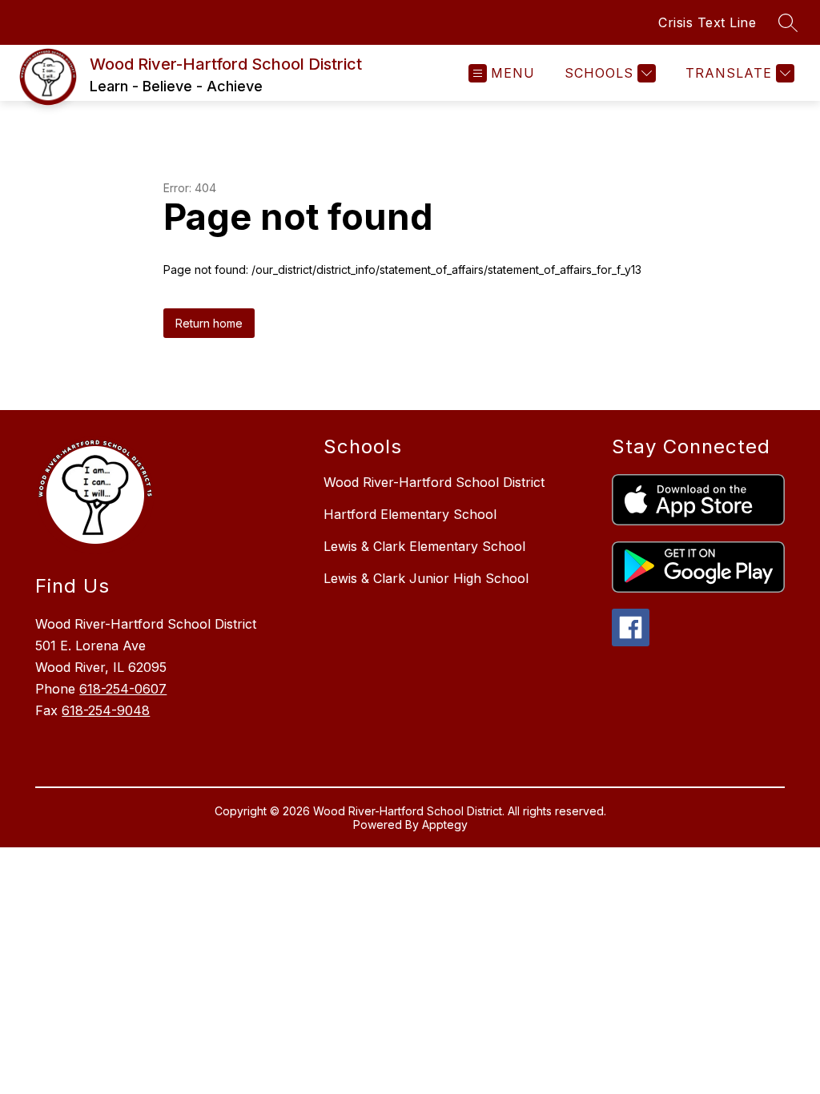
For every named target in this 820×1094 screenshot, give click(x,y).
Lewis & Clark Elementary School (424, 546)
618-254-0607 (123, 689)
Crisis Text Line (707, 22)
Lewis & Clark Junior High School (426, 578)
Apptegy (445, 824)
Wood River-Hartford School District (434, 482)
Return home (209, 323)
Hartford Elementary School (410, 514)
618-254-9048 (106, 710)
